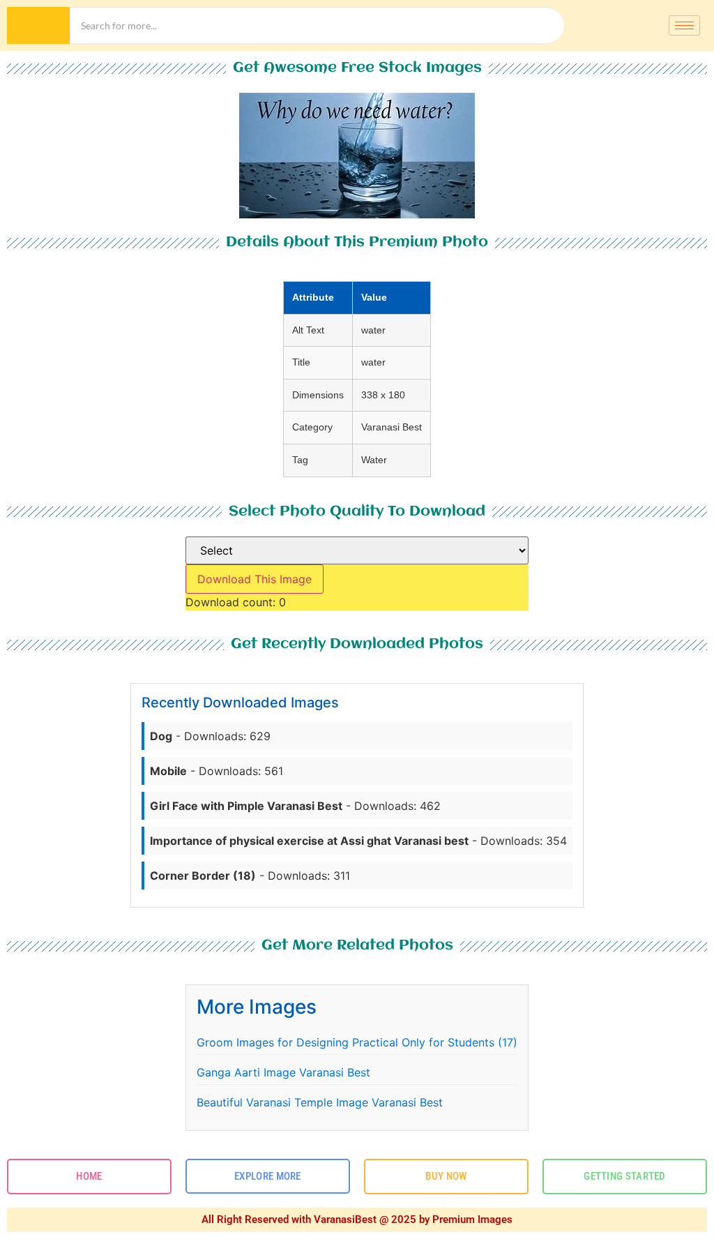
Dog (161, 736)
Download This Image (254, 579)
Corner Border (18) (203, 876)
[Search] (38, 25)
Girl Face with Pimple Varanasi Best (246, 806)
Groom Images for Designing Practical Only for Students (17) (357, 1042)
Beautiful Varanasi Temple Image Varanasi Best (320, 1102)
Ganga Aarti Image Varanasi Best (283, 1072)
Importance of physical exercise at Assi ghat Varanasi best (309, 841)
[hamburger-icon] (684, 25)
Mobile (168, 771)
